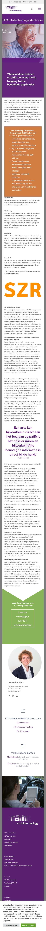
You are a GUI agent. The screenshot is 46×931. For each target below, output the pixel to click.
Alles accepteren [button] (28, 925)
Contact (7, 886)
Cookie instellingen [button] (11, 925)
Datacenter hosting (11, 863)
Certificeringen (23, 731)
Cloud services (23, 722)
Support (7, 877)
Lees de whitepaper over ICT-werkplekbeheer (23, 618)
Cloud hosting (9, 856)
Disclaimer (7, 900)
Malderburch (12, 757)
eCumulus (7, 839)
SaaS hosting (8, 859)
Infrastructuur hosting (23, 727)
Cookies (7, 897)
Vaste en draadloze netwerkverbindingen (18, 866)
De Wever (11, 763)
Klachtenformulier (10, 880)
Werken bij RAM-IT (10, 883)
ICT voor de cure (10, 836)
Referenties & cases (11, 842)
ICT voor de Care (10, 833)
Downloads (8, 845)
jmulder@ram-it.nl (14, 691)
